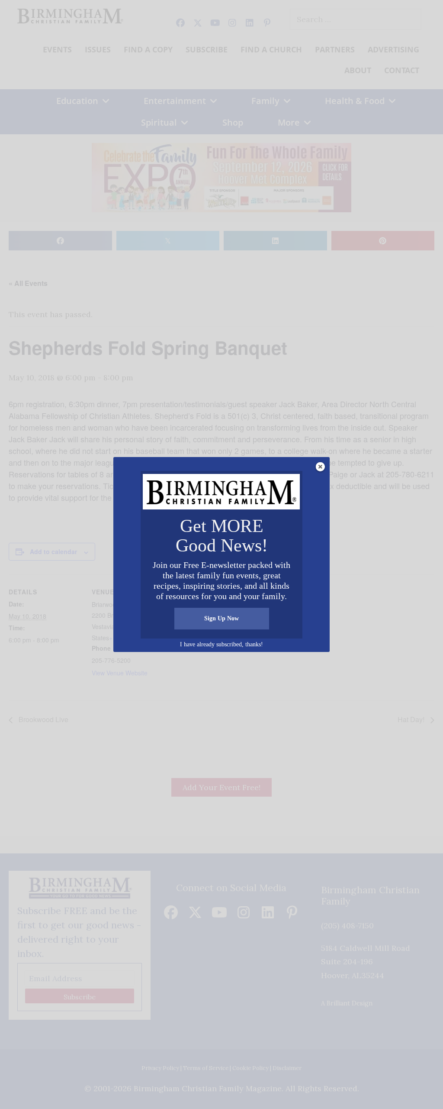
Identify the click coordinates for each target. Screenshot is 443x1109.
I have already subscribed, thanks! (221, 644)
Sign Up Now (221, 618)
